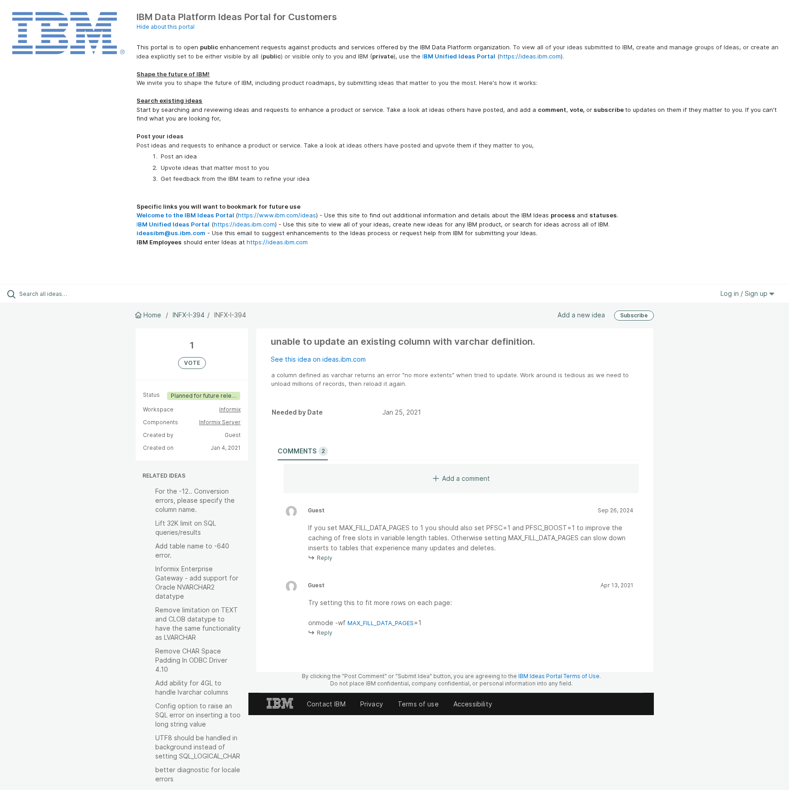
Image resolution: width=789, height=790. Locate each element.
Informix (230, 409)
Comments (301, 451)
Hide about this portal (166, 26)
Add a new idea (581, 315)
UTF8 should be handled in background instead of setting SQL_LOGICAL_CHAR (197, 747)
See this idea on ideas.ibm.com (318, 359)
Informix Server (220, 422)
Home (152, 315)
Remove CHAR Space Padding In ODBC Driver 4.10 (191, 660)
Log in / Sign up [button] (745, 293)
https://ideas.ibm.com (530, 56)
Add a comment (466, 478)
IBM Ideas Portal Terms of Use (559, 676)
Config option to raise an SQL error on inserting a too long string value (198, 715)
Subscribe (634, 315)
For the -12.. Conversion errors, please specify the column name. (195, 500)
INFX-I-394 (189, 315)
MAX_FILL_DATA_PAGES (380, 623)
